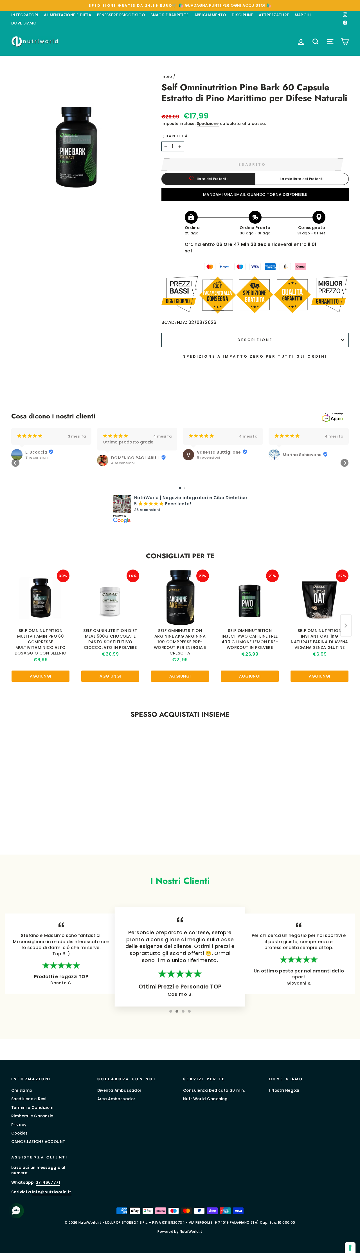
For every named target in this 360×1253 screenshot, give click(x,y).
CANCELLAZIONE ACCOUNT (38, 1141)
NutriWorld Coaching (205, 1099)
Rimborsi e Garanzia (32, 1116)
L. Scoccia (36, 452)
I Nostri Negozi (284, 1090)
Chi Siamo (21, 1090)
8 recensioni (208, 457)
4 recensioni (123, 463)
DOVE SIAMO (23, 23)
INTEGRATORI (24, 15)
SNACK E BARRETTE (169, 15)
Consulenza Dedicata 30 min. (214, 1090)
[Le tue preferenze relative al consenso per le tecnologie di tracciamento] (350, 1247)
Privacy (19, 1125)
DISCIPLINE (242, 15)
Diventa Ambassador (119, 1090)
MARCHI (303, 15)
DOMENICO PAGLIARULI (135, 458)
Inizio (166, 76)
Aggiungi (40, 676)
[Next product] (346, 625)
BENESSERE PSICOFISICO (121, 15)
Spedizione (208, 123)
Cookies (19, 1133)
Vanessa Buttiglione (219, 452)
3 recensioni (37, 457)
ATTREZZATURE (274, 15)
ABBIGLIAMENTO (210, 15)
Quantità (174, 136)
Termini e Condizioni (32, 1107)
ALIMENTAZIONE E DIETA (67, 15)
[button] (15, 463)
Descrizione (255, 339)
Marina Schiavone (302, 455)
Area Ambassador (116, 1099)
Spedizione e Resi (28, 1099)
